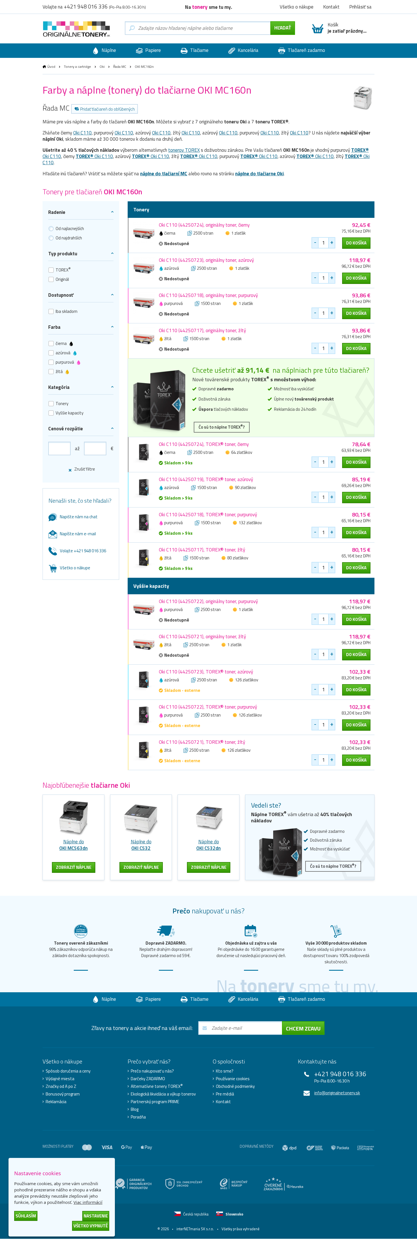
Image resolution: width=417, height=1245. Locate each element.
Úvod (51, 66)
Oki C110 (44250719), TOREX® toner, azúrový (206, 479)
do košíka (356, 243)
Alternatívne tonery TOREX (157, 1086)
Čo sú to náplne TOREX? (222, 426)
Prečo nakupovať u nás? (152, 1071)
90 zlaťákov (245, 487)
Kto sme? (224, 1071)
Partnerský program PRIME (155, 1102)
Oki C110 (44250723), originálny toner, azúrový (206, 260)
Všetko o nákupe (75, 567)
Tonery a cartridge (77, 66)
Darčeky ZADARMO (148, 1079)
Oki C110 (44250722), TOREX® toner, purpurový (208, 707)
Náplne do (73, 845)
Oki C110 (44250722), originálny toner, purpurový (208, 601)
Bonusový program (63, 1094)
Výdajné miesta (60, 1079)
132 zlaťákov (250, 522)
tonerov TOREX (184, 150)
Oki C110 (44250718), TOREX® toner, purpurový (208, 514)
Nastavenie (96, 1216)
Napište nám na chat (79, 516)
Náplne (108, 50)
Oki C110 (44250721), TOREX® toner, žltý (202, 742)
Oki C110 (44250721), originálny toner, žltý (202, 636)
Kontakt (223, 1102)
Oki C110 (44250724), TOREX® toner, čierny (204, 444)
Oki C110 (82, 132)
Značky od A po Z (61, 1086)
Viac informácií (87, 1202)
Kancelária (247, 50)
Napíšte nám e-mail (78, 533)
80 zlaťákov (237, 558)
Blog (134, 1109)
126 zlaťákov (246, 680)
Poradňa (138, 1117)
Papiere (152, 50)
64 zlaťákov (241, 452)
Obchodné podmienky (235, 1086)
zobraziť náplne (73, 867)
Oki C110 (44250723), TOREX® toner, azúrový (206, 671)
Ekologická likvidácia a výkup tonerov (163, 1094)
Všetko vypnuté (90, 1226)
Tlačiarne (198, 50)
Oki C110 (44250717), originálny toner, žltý (202, 330)
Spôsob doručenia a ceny (68, 1071)
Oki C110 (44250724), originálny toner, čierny (204, 225)
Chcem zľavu (303, 1028)
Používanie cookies (233, 1079)
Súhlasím (26, 1216)
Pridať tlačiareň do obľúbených (107, 109)
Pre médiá (225, 1094)
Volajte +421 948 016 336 (83, 550)
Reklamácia (56, 1102)
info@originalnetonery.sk (337, 1093)
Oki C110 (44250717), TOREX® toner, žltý (202, 549)
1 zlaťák (238, 233)
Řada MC (119, 66)
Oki (102, 66)
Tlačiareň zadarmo (306, 50)
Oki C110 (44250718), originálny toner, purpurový (208, 295)
